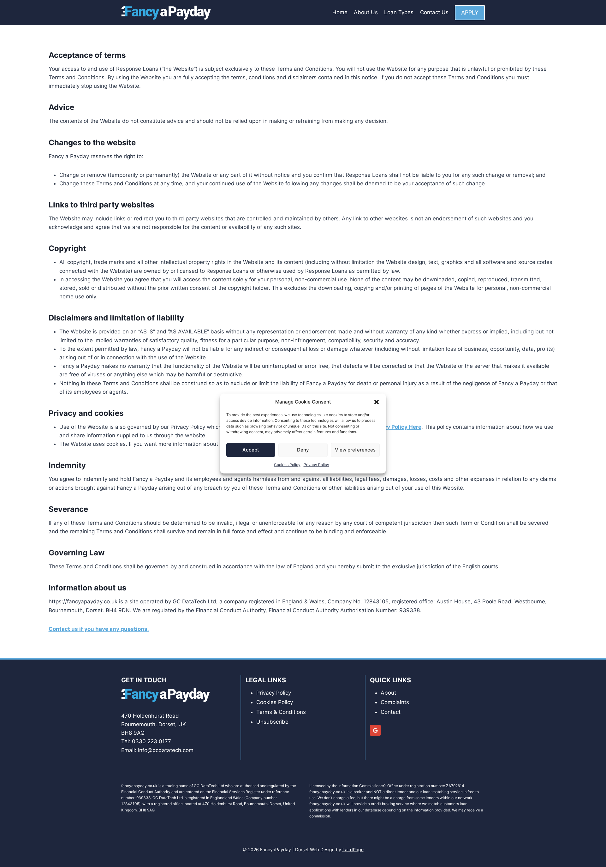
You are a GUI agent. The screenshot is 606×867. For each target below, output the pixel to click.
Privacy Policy (316, 464)
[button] (376, 402)
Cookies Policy (287, 464)
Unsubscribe (272, 722)
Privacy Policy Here (395, 427)
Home (340, 12)
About (388, 693)
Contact (391, 712)
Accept (250, 450)
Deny (303, 450)
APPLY (469, 12)
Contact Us (434, 12)
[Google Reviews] (375, 730)
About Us (366, 12)
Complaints (395, 702)
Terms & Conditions (281, 712)
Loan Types (398, 12)
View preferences (355, 450)
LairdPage (353, 849)
